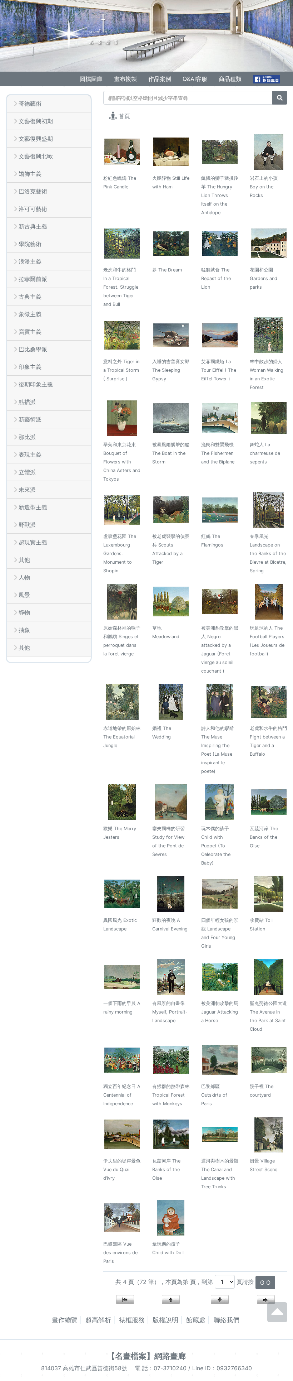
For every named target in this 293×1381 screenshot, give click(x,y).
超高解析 (98, 1320)
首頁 (124, 116)
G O (265, 1282)
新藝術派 (30, 419)
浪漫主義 (30, 261)
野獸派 (27, 524)
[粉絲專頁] (267, 79)
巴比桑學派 (33, 349)
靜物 (24, 612)
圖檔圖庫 (91, 78)
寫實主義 (30, 331)
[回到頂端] (277, 1318)
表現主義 (30, 454)
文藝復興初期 (36, 121)
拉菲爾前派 (33, 279)
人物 (24, 577)
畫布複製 (125, 78)
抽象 (24, 630)
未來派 (27, 489)
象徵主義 (30, 314)
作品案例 (159, 78)
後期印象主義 (36, 384)
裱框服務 (132, 1320)
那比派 (27, 437)
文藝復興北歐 (36, 156)
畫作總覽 (65, 1320)
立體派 (27, 472)
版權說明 (165, 1320)
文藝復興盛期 (36, 138)
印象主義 (30, 366)
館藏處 (195, 1320)
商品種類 (230, 78)
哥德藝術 (30, 103)
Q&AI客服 (195, 78)
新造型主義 (33, 507)
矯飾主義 (30, 173)
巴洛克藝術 (33, 191)
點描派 (27, 401)
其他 (24, 559)
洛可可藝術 (33, 208)
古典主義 (30, 296)
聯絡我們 (226, 1320)
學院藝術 (30, 243)
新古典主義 (33, 226)
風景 (24, 594)
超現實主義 (33, 542)
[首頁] (69, 32)
